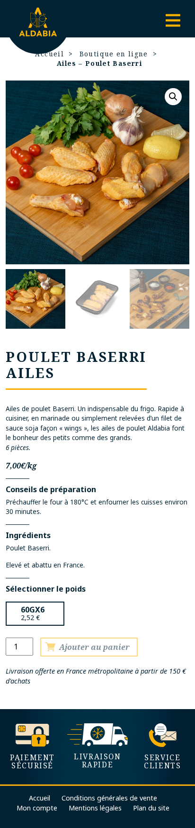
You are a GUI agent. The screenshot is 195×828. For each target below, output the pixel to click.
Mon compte (37, 807)
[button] (173, 96)
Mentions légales (95, 807)
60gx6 (32, 609)
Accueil (39, 797)
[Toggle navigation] (173, 21)
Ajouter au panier (94, 647)
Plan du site (151, 807)
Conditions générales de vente (109, 797)
